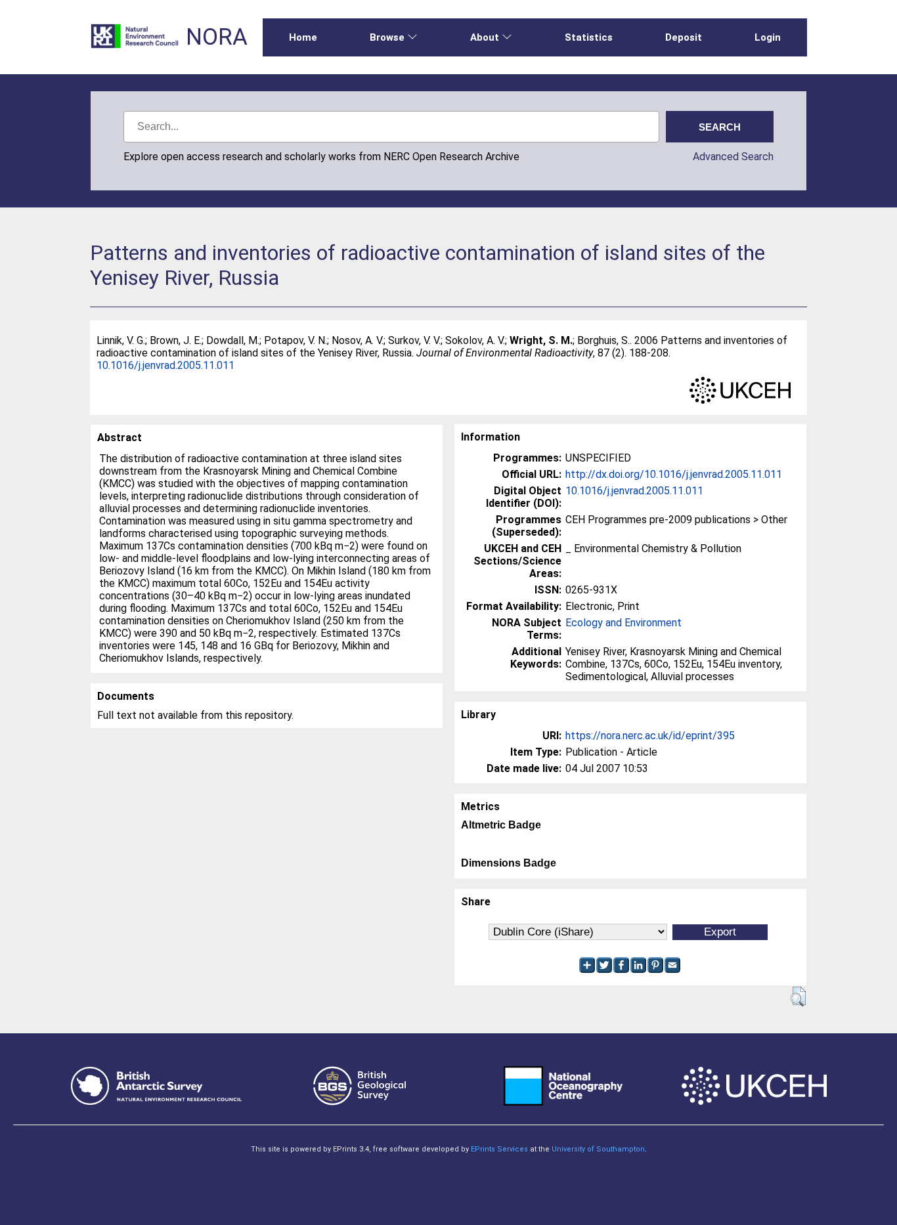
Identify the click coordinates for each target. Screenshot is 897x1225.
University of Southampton (598, 1149)
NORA (217, 37)
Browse (387, 37)
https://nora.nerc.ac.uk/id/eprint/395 (650, 735)
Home (303, 37)
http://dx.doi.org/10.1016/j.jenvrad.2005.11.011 (673, 474)
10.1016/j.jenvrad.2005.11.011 (165, 365)
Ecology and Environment (623, 622)
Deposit (683, 37)
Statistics (589, 37)
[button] (798, 996)
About (484, 37)
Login (768, 37)
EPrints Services (499, 1149)
